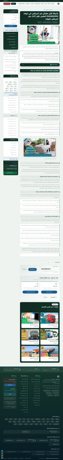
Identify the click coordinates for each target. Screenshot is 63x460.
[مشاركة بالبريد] (49, 262)
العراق (7, 88)
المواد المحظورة (13, 147)
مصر (15, 86)
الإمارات (15, 82)
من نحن (46, 3)
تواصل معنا (5, 458)
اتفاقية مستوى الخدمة (28, 458)
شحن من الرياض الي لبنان (12, 107)
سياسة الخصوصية (10, 458)
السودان (38, 421)
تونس (6, 90)
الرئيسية (53, 3)
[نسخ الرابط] (54, 262)
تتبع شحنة (13, 3)
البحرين (15, 84)
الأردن (11, 88)
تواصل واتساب (9, 172)
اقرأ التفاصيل (55, 326)
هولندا (10, 421)
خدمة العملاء (28, 3)
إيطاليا (14, 421)
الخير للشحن (58, 9)
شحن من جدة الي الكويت (12, 135)
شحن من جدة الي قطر (12, 102)
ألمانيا (23, 421)
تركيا (11, 86)
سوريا (15, 88)
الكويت (10, 82)
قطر (6, 82)
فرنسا (19, 421)
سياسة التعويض (13, 152)
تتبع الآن (10, 394)
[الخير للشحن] (58, 4)
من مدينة (16, 17)
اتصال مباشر (32, 269)
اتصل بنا (32, 3)
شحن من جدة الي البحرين (12, 109)
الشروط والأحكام (16, 458)
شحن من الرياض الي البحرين (12, 105)
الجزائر (48, 421)
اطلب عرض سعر (6, 3)
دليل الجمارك (14, 145)
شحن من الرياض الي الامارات (11, 98)
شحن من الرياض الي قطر (12, 100)
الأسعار (42, 3)
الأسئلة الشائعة (13, 154)
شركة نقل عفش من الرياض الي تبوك (30, 56)
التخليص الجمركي (37, 3)
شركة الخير (56, 53)
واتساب (24, 269)
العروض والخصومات (21, 3)
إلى (16, 21)
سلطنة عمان (9, 84)
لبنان (7, 86)
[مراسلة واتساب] (2, 453)
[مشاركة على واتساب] (51, 262)
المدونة (49, 3)
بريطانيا (28, 421)
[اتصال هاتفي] (2, 451)
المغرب (11, 90)
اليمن (15, 90)
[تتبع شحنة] (2, 458)
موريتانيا (33, 421)
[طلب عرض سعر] (2, 455)
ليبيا (43, 421)
